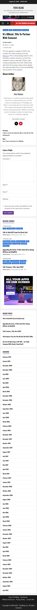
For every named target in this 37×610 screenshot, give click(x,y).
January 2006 (7, 530)
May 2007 (5, 465)
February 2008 (7, 426)
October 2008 (7, 404)
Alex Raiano (8, 42)
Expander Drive (21, 241)
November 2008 (7, 400)
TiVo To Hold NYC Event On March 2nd (15, 232)
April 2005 (6, 551)
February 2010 (7, 357)
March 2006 (6, 521)
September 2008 (8, 409)
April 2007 (6, 469)
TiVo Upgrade (16, 243)
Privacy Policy (20, 600)
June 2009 (6, 378)
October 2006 (7, 491)
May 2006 (5, 512)
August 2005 (6, 543)
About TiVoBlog (14, 597)
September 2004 (8, 581)
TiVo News (25, 30)
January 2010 (6, 361)
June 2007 (6, 461)
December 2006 (7, 486)
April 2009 (6, 387)
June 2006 (6, 508)
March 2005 (6, 556)
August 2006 (6, 499)
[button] (3, 23)
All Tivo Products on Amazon (25, 23)
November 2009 (7, 370)
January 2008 (7, 430)
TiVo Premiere (7, 263)
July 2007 (5, 456)
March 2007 (6, 474)
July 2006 (5, 504)
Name (5, 185)
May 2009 (5, 383)
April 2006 (6, 517)
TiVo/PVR (24, 243)
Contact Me (30, 600)
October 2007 (7, 443)
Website (5, 199)
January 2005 (7, 564)
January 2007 (6, 482)
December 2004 (7, 569)
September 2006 (8, 495)
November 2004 (7, 573)
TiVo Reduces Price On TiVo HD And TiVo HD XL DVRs (18, 336)
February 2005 (7, 560)
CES (4, 261)
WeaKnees (6, 246)
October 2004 (7, 577)
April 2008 (6, 417)
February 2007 (7, 478)
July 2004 (5, 590)
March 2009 (6, 391)
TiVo (10, 30)
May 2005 (5, 547)
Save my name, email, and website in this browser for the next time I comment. (18, 207)
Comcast (5, 30)
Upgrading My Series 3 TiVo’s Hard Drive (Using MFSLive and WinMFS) (18, 250)
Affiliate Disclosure (8, 600)
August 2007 (6, 452)
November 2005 (7, 534)
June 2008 (6, 413)
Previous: (18, 132)
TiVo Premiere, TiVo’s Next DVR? (13, 267)
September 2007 (7, 448)
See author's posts (18, 119)
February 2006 (7, 525)
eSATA (13, 241)
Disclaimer (23, 597)
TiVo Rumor (15, 263)
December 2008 (7, 396)
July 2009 (5, 374)
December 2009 (7, 366)
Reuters (5, 56)
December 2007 (7, 435)
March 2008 (6, 422)
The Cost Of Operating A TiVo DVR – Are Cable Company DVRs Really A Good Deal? (16, 343)
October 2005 (7, 538)
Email (5, 192)
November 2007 (7, 439)
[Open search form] (8, 23)
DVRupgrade (6, 241)
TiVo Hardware (17, 30)
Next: (13, 140)
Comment (7, 159)
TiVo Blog (18, 8)
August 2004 (6, 586)
